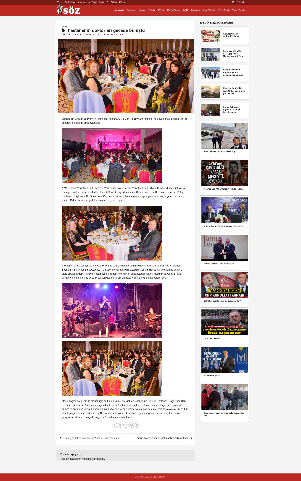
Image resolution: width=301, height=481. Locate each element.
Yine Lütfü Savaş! (212, 338)
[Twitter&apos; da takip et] (243, 2)
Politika (152, 10)
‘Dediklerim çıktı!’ (212, 376)
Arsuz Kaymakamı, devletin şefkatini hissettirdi (163, 438)
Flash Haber (69, 2)
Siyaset (142, 10)
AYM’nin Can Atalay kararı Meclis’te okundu (223, 189)
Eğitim (59, 2)
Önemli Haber (98, 2)
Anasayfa (119, 10)
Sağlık (185, 10)
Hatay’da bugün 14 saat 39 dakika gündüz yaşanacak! (234, 91)
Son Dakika (112, 2)
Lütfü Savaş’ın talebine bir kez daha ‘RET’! (222, 301)
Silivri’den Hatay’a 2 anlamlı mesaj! (219, 152)
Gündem (131, 10)
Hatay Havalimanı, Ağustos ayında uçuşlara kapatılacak (233, 72)
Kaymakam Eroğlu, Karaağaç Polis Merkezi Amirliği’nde (233, 53)
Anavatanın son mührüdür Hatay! (231, 35)
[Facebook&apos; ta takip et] (237, 2)
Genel (65, 26)
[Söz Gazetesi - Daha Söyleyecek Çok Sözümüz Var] (72, 10)
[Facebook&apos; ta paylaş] (114, 425)
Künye (122, 2)
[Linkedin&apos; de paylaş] (137, 425)
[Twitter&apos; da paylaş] (120, 425)
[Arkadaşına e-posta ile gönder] (126, 425)
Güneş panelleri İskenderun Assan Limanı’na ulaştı (91, 438)
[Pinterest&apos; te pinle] (131, 425)
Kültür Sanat (173, 10)
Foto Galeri (224, 10)
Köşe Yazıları (84, 2)
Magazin (195, 10)
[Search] (233, 2)
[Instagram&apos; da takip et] (240, 2)
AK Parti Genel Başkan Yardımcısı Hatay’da (223, 226)
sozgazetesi (116, 34)
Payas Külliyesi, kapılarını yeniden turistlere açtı (231, 109)
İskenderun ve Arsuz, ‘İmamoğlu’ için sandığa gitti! (224, 414)
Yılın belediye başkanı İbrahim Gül (219, 264)
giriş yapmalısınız (96, 458)
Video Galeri (238, 10)
